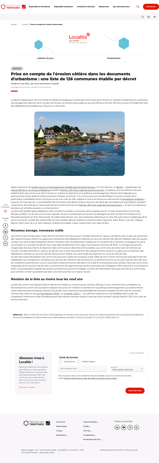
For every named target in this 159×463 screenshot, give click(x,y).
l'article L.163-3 (72, 293)
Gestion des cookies (46, 453)
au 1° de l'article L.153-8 (48, 293)
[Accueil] (13, 7)
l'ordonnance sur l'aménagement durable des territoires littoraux (63, 187)
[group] (79, 143)
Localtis (25, 24)
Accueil (13, 24)
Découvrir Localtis (27, 387)
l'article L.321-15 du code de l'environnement (82, 190)
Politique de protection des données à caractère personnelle (90, 378)
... (19, 24)
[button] (39, 6)
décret (119, 187)
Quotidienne (69, 361)
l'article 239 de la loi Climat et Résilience (31, 190)
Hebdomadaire (88, 361)
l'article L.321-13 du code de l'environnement (100, 205)
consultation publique (132, 199)
